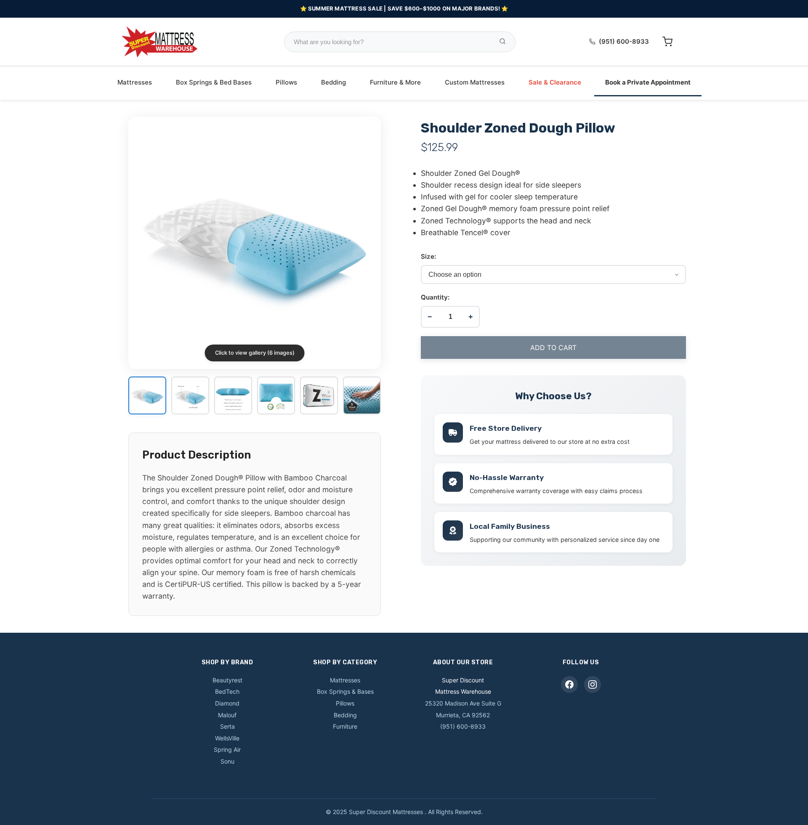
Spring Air (227, 749)
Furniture (345, 726)
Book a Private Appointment (648, 82)
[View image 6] (362, 396)
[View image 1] (147, 396)
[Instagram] (592, 684)
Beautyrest (227, 680)
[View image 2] (190, 396)
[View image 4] (276, 396)
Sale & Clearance (555, 82)
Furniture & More (395, 82)
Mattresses (134, 82)
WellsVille (227, 738)
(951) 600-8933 (624, 41)
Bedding (333, 82)
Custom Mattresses (475, 82)
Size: (428, 256)
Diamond (227, 703)
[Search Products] (502, 42)
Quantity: (435, 297)
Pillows (286, 82)
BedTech (227, 691)
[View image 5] (319, 396)
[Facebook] (569, 684)
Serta (227, 726)
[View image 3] (233, 396)
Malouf (227, 715)
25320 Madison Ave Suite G (463, 703)
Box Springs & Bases (345, 691)
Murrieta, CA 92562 (463, 715)
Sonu (227, 761)
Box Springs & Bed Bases (214, 82)
